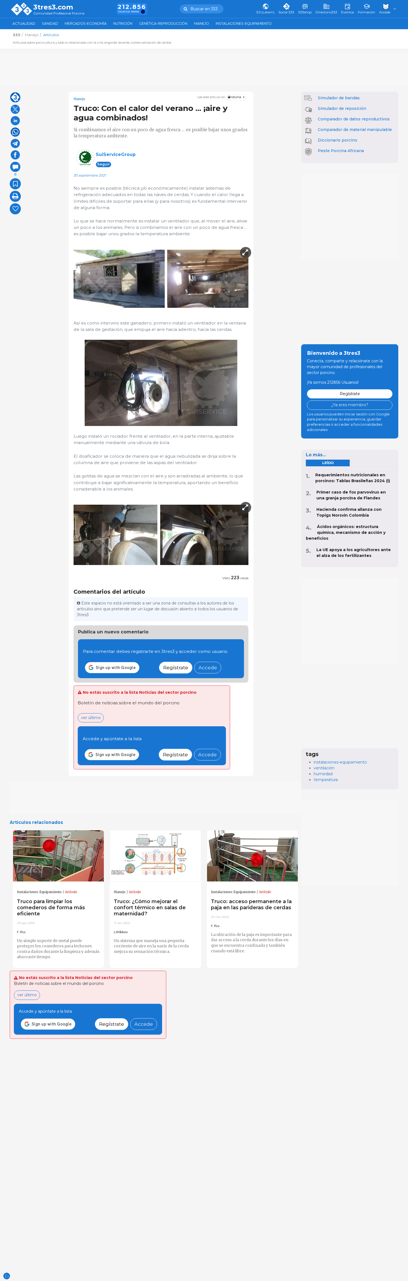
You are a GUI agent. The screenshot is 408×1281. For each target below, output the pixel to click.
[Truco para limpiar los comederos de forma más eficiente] (58, 856)
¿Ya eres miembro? (349, 404)
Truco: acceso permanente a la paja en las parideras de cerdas (251, 904)
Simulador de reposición (342, 108)
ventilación (324, 767)
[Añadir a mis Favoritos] (15, 183)
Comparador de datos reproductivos (354, 119)
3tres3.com (53, 7)
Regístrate (175, 667)
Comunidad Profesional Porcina (58, 13)
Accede (207, 667)
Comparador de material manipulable (355, 129)
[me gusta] (15, 208)
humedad (323, 773)
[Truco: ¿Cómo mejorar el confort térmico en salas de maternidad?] (155, 856)
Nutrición (122, 23)
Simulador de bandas (339, 97)
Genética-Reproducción (163, 23)
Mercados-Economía (86, 23)
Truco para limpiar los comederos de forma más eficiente (51, 907)
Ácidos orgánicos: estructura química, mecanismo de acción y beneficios (346, 532)
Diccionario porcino (337, 140)
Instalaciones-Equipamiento (244, 23)
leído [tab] (328, 463)
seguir (103, 164)
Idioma (236, 97)
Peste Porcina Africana (341, 150)
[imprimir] (15, 196)
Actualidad (23, 23)
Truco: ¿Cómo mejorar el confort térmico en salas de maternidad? (150, 907)
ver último (91, 717)
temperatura (326, 779)
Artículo (71, 892)
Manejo (201, 23)
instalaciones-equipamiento (340, 762)
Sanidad (50, 23)
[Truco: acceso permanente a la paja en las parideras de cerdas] (252, 856)
